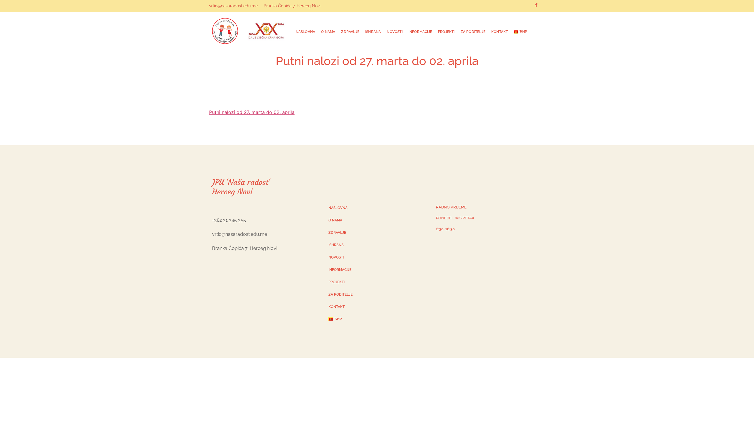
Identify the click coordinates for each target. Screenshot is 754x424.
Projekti (446, 32)
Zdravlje (350, 32)
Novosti (394, 32)
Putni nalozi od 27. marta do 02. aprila (252, 112)
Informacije (420, 32)
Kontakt (499, 32)
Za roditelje (473, 32)
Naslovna (305, 32)
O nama (328, 32)
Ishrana (373, 32)
